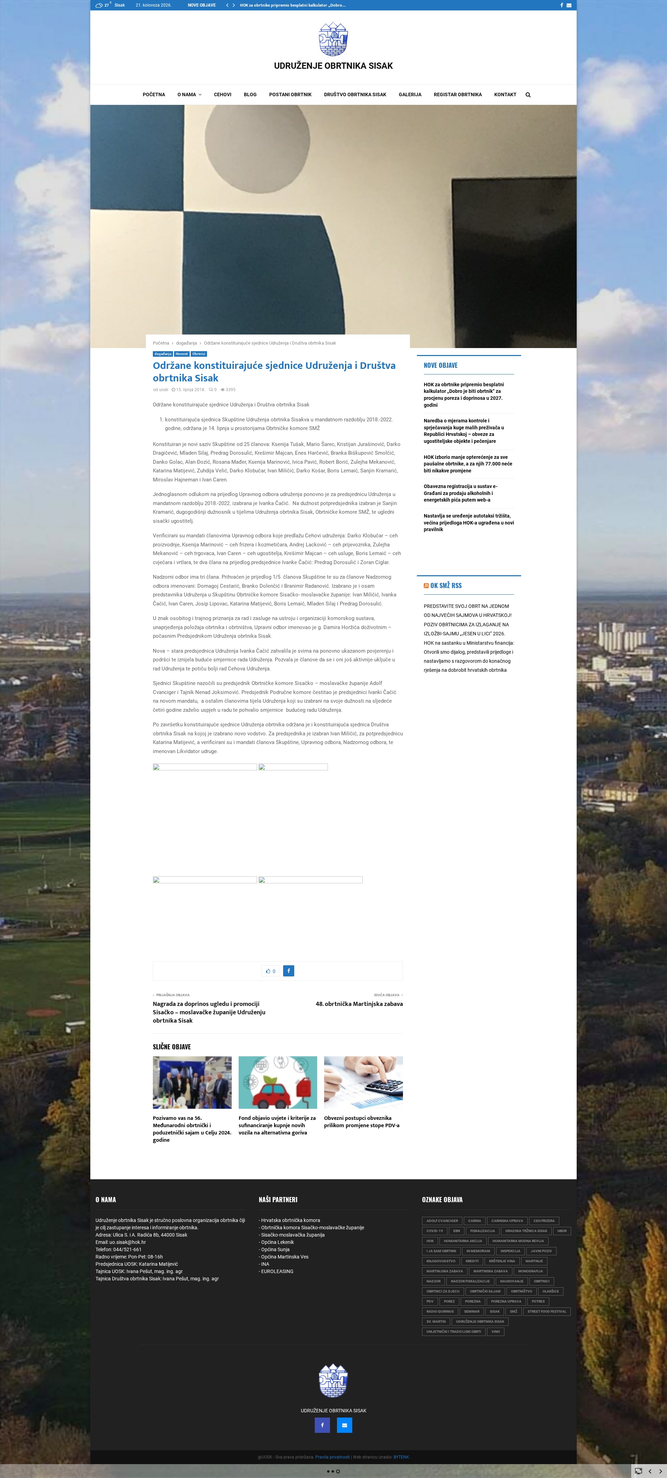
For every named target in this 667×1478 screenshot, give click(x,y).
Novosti (182, 354)
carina (474, 1221)
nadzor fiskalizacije (470, 1281)
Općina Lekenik (277, 1242)
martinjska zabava (445, 1271)
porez (449, 1301)
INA (265, 1264)
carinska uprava (507, 1221)
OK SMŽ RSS (446, 585)
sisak (495, 1311)
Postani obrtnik (290, 94)
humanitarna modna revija (518, 1241)
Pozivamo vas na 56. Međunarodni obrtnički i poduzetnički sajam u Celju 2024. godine (192, 1129)
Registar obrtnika (458, 94)
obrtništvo (521, 1291)
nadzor (433, 1281)
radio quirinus (440, 1311)
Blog (250, 94)
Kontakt (505, 94)
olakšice (551, 1291)
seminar (471, 1311)
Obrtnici (198, 354)
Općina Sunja (275, 1249)
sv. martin (436, 1321)
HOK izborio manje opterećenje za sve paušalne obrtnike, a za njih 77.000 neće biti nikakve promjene (468, 463)
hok (430, 1241)
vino (496, 1331)
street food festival (547, 1311)
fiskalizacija (482, 1231)
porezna (473, 1301)
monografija (530, 1271)
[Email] (569, 5)
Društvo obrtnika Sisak (355, 94)
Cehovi (222, 94)
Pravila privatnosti (332, 1457)
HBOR (562, 1231)
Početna (154, 94)
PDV (430, 1301)
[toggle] (638, 1470)
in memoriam (478, 1251)
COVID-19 (435, 1231)
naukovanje (512, 1281)
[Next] (660, 1471)
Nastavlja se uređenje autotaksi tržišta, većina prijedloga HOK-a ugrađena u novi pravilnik (469, 522)
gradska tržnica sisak (526, 1231)
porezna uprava (506, 1301)
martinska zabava (491, 1271)
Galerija (410, 94)
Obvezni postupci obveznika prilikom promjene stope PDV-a (362, 1122)
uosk (163, 389)
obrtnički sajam (485, 1291)
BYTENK (401, 1457)
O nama (187, 94)
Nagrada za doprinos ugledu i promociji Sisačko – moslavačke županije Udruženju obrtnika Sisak (209, 1012)
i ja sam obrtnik (441, 1251)
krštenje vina (502, 1261)
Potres (538, 1301)
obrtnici (542, 1281)
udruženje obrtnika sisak (480, 1321)
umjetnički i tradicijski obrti (454, 1331)
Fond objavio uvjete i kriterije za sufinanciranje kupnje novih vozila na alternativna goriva (277, 1126)
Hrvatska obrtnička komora (290, 1220)
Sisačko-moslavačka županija (293, 1235)
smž (513, 1311)
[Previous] (650, 1471)
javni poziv (541, 1251)
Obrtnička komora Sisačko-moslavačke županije (312, 1227)
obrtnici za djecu (443, 1291)
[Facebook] (561, 5)
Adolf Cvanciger (442, 1221)
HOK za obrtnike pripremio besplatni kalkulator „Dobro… (293, 5)
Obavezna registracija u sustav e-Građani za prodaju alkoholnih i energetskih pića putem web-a (460, 493)
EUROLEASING (277, 1271)
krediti (472, 1261)
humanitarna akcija (463, 1241)
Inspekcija (510, 1251)
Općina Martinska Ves (284, 1257)
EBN (456, 1231)
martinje (534, 1261)
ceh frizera (544, 1221)
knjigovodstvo (441, 1261)
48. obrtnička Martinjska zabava (359, 1004)
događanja (163, 354)
